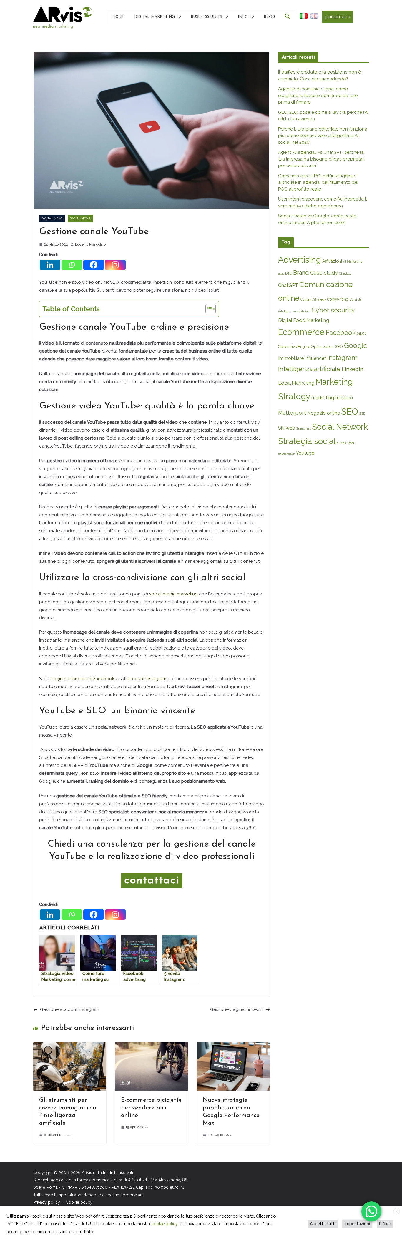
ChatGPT (288, 285)
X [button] (397, 1211)
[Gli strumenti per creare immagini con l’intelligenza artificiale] (69, 1046)
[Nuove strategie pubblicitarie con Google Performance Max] (233, 1046)
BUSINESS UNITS (206, 17)
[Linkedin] (50, 265)
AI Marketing (353, 261)
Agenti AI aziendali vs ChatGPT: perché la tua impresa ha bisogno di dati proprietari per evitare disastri (321, 159)
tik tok (341, 443)
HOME (118, 17)
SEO (349, 411)
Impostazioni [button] (357, 1223)
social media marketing (173, 594)
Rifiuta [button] (385, 1223)
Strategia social (306, 441)
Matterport (292, 413)
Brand (301, 272)
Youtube (305, 453)
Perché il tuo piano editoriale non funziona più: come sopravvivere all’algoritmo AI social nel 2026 (322, 135)
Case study (324, 273)
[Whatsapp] (72, 265)
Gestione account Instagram (69, 1009)
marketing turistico (332, 397)
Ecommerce (301, 332)
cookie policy (164, 1223)
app (281, 273)
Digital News (51, 218)
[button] (178, 17)
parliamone (337, 16)
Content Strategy (313, 299)
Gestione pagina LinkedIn (236, 1009)
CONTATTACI (151, 880)
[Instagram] (115, 265)
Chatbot (345, 273)
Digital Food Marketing (303, 320)
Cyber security (333, 310)
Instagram (342, 357)
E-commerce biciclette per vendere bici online (151, 1108)
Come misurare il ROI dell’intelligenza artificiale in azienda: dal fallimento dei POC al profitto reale (318, 182)
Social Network (340, 426)
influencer (315, 358)
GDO (361, 333)
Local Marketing (296, 383)
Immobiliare (291, 358)
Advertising (299, 260)
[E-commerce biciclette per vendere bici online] (151, 1046)
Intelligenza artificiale (309, 369)
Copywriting (337, 299)
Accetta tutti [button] (322, 1223)
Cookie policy (79, 1202)
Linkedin (352, 369)
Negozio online (323, 413)
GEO (339, 346)
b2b (288, 273)
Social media (80, 218)
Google (355, 345)
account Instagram (146, 678)
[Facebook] (93, 265)
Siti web (286, 428)
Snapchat (303, 428)
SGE (362, 413)
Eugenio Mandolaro (90, 244)
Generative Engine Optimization (306, 346)
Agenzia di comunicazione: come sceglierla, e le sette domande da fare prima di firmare (318, 95)
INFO (243, 17)
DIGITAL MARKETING (154, 17)
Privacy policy (46, 1202)
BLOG (269, 17)
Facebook (103, 678)
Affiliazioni (332, 260)
